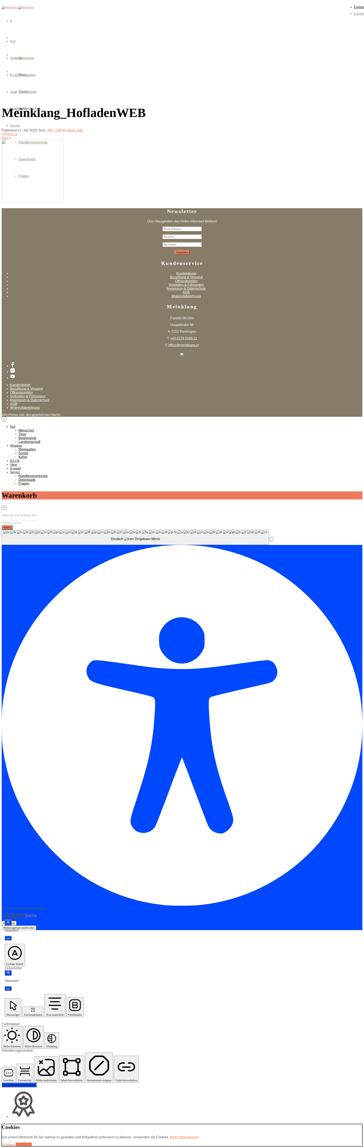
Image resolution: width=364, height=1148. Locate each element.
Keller (23, 108)
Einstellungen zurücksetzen (19, 1084)
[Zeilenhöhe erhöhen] (8, 973)
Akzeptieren (24, 1144)
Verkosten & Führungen (186, 285)
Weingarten (27, 75)
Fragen (24, 176)
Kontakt (15, 468)
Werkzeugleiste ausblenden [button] (19, 927)
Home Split (74, 130)
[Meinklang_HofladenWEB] (33, 201)
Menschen (26, 58)
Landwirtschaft (29, 442)
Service (15, 125)
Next (5, 138)
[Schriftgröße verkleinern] (8, 938)
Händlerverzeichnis (33, 142)
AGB (186, 292)
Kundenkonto (186, 273)
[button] (271, 539)
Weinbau (16, 445)
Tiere (22, 434)
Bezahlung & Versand (186, 277)
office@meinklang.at (183, 345)
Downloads (27, 159)
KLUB (15, 461)
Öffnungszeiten (186, 281)
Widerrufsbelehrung (186, 296)
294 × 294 (54, 130)
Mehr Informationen (184, 1137)
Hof (12, 41)
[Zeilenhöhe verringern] (8, 988)
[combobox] (135, 537)
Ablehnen (8, 1144)
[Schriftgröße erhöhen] (8, 922)
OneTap (31, 915)
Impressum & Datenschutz (186, 288)
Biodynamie (27, 438)
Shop (13, 464)
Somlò (23, 92)
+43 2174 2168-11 (183, 338)
